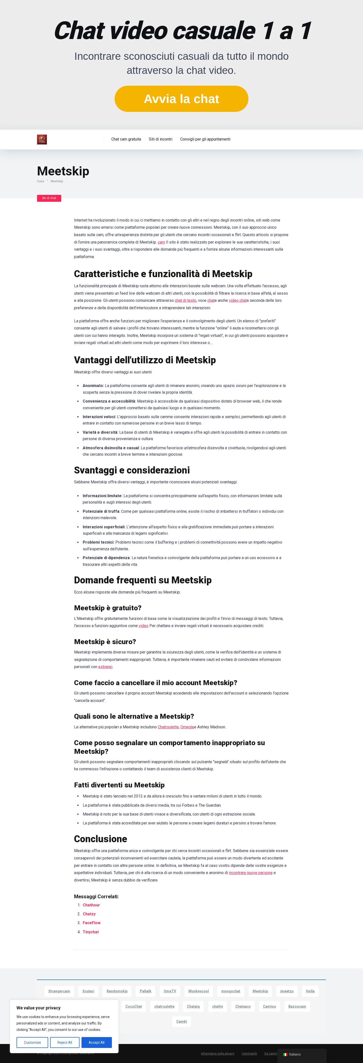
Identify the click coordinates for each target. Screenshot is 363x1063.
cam (161, 242)
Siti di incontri (160, 139)
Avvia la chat (181, 99)
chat (211, 300)
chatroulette (164, 1006)
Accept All (96, 1042)
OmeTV (170, 991)
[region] (64, 1026)
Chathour (91, 905)
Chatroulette (168, 727)
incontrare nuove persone (251, 872)
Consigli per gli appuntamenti (205, 139)
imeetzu (287, 991)
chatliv (217, 1006)
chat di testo (185, 300)
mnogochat (230, 991)
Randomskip (117, 991)
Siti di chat (49, 198)
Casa (40, 181)
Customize (32, 1042)
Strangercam (59, 991)
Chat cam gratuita (126, 139)
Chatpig (193, 1006)
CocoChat (133, 1006)
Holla (310, 991)
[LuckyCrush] (42, 137)
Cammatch (249, 1053)
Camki (181, 1021)
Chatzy (90, 914)
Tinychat (91, 932)
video (143, 625)
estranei (105, 666)
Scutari (88, 991)
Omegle (187, 727)
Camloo (269, 1006)
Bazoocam (297, 1006)
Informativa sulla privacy (217, 1053)
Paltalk (145, 991)
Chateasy (243, 1006)
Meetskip (260, 991)
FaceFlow (92, 922)
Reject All (65, 1042)
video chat (238, 300)
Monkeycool (198, 991)
